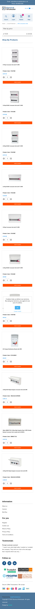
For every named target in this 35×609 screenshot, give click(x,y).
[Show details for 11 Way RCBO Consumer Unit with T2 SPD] (15, 259)
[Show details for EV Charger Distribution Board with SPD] (15, 340)
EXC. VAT (31, 8)
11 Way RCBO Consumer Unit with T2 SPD (13, 267)
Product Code (6, 71)
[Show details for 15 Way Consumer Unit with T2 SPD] (15, 218)
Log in (13, 19)
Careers (4, 509)
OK (17, 307)
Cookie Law (5, 525)
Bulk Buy (4, 512)
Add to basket (17, 82)
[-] (4, 77)
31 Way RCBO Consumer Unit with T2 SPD (13, 105)
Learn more (17, 311)
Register (4, 522)
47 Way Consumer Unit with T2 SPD (11, 64)
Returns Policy (6, 528)
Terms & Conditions (7, 534)
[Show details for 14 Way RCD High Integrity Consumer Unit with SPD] (15, 381)
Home (3, 23)
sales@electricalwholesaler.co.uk (17, 1)
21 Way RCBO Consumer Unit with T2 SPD (13, 186)
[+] (11, 77)
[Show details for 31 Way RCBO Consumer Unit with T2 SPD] (15, 97)
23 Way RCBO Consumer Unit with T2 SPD (13, 146)
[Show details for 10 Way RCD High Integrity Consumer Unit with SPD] (15, 462)
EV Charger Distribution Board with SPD (12, 349)
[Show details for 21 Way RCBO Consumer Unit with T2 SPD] (15, 178)
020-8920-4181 (17, 3)
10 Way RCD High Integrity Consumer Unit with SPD (15, 470)
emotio (10, 605)
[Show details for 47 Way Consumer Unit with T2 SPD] (15, 56)
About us (4, 506)
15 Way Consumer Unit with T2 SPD (11, 227)
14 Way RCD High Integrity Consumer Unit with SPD (15, 389)
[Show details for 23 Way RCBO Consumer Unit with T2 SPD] (15, 137)
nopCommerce (15, 597)
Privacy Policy (6, 531)
